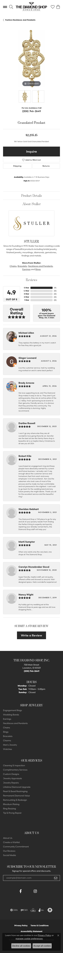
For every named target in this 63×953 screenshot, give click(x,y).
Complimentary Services (15, 770)
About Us (7, 838)
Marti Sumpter (27, 541)
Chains (13, 266)
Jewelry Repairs (11, 782)
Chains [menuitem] (6, 727)
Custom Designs (11, 774)
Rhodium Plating (11, 804)
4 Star (26, 291)
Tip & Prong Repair (12, 813)
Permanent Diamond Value (16, 795)
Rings (38, 269)
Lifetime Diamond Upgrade (16, 787)
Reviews (31, 280)
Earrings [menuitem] (7, 719)
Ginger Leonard (27, 357)
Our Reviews (9, 851)
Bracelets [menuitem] (7, 736)
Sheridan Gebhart (29, 509)
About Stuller (31, 204)
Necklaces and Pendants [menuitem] (15, 723)
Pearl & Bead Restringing (15, 791)
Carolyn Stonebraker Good (34, 566)
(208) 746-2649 (31, 111)
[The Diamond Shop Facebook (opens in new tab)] (28, 891)
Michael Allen (26, 332)
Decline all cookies (21, 946)
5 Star (26, 288)
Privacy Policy (21, 925)
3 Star (26, 294)
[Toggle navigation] (5, 7)
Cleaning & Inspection (14, 765)
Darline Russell (27, 423)
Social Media (9, 855)
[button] (11, 7)
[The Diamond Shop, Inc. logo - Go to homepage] (31, 7)
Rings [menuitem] (5, 732)
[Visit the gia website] (14, 910)
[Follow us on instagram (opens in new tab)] (35, 891)
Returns (46, 166)
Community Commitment (16, 846)
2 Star (26, 297)
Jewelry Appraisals (12, 778)
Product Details (31, 195)
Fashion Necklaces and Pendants (20, 20)
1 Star (26, 300)
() (55, 288)
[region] (31, 58)
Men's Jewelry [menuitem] (10, 745)
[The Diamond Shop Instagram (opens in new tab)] (42, 891)
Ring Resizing (9, 808)
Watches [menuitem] (7, 749)
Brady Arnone (26, 382)
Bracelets (22, 266)
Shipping (17, 166)
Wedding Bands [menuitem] (11, 714)
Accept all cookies (42, 946)
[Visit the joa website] (41, 910)
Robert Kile (25, 456)
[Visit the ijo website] (24, 910)
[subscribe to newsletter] (56, 878)
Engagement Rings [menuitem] (12, 710)
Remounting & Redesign (15, 800)
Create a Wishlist (11, 842)
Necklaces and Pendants (40, 266)
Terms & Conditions (40, 925)
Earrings (26, 269)
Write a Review (31, 635)
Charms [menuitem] (7, 740)
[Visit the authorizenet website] (50, 910)
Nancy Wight (26, 594)
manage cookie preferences (29, 938)
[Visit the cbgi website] (33, 910)
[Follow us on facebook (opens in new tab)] (20, 891)
